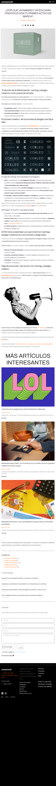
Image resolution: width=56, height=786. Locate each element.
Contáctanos (41, 327)
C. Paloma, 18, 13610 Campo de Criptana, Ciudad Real (9, 675)
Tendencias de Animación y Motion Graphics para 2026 (23, 409)
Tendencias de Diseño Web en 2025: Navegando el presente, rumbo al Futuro (23, 589)
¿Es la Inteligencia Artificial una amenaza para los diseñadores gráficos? (22, 595)
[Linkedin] (2, 693)
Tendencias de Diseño (10, 567)
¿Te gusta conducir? (15, 223)
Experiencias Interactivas (11, 562)
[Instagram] (6, 693)
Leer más (3, 418)
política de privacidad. (20, 652)
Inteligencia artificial (10, 565)
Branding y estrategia (10, 558)
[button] (23, 25)
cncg (38, 205)
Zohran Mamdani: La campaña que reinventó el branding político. (34, 344)
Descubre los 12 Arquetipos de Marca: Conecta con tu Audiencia (19, 578)
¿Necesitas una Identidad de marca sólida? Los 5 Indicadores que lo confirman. (24, 584)
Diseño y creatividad (28, 20)
